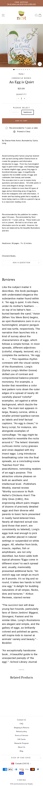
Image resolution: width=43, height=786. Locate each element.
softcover (15, 112)
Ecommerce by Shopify (25, 784)
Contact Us (21, 720)
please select (21, 108)
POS (11, 784)
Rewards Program (21, 743)
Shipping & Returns (21, 728)
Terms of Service (21, 735)
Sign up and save (21, 758)
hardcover (28, 112)
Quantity (21, 94)
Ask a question (21, 263)
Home (21, 74)
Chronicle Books (21, 78)
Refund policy (21, 731)
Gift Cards (21, 739)
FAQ (21, 724)
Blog (21, 751)
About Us (21, 747)
